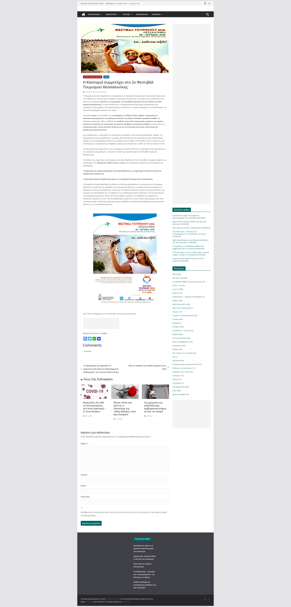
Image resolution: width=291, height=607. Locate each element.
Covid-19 (175, 289)
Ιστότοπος (85, 496)
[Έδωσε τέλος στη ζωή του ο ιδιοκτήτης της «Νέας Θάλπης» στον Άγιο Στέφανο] (124, 386)
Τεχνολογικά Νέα (178, 387)
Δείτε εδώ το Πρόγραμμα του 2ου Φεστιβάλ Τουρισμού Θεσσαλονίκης (109, 314)
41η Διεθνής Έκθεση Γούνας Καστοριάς (187, 282)
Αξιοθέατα (156, 14)
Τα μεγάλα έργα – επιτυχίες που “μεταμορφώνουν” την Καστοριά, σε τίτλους (144, 574)
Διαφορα (175, 323)
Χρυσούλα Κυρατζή (101, 92)
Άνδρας (175, 300)
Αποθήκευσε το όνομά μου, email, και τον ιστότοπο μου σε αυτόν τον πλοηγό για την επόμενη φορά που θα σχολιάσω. (124, 514)
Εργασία (175, 334)
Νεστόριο (176, 360)
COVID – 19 (176, 285)
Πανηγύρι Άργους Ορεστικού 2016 (185, 364)
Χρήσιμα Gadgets (179, 394)
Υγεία (174, 391)
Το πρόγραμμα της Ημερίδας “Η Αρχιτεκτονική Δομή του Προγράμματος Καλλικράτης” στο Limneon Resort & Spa (101, 368)
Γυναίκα (175, 319)
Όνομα (84, 475)
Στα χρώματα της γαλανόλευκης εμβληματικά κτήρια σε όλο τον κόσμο (155, 407)
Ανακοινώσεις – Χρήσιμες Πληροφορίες (187, 297)
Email (84, 486)
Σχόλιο (84, 443)
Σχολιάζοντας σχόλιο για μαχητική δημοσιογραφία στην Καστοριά (143, 548)
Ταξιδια (175, 379)
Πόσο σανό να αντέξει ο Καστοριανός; (186, 228)
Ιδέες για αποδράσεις (180, 342)
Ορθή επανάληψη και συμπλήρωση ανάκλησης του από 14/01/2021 (144, 585)
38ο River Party (178, 278)
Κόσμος (175, 349)
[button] (101, 14)
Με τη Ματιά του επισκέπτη (183, 353)
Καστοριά (176, 345)
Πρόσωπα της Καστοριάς (181, 368)
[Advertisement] (101, 323)
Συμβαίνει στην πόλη (180, 372)
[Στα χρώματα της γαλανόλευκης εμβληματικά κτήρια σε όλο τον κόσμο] (155, 386)
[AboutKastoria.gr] (83, 14)
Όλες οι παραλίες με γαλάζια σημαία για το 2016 (147, 367)
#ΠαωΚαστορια (142, 14)
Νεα (174, 357)
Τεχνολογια (176, 383)
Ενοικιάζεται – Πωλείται (181, 330)
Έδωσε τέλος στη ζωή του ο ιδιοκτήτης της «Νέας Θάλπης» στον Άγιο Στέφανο (125, 408)
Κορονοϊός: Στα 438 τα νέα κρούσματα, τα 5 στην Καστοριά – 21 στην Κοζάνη (94, 407)
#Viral (174, 274)
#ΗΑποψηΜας (94, 14)
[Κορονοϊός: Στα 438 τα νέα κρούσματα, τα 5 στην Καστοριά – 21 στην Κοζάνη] (94, 386)
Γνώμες (175, 312)
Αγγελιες (126, 14)
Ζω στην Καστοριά (179, 338)
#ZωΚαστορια (111, 14)
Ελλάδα (106, 77)
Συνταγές (175, 376)
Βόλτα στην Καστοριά (180, 308)
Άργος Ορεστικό (178, 304)
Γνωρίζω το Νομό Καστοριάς (92, 77)
